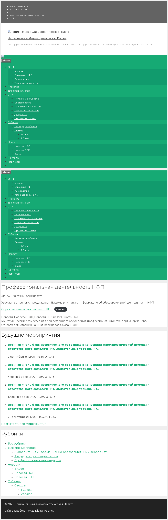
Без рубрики (17, 443)
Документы (20, 114)
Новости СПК (22, 150)
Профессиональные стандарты (37, 460)
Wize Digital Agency (41, 510)
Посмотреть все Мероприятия (23, 423)
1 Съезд (25, 134)
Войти (13, 18)
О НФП (12, 67)
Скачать (60, 309)
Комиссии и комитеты (26, 110)
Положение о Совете (26, 98)
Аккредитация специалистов (36, 456)
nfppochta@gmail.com (21, 9)
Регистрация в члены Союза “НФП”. (28, 15)
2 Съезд (25, 138)
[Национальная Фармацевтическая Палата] (38, 31)
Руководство (21, 79)
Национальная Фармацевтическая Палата (37, 38)
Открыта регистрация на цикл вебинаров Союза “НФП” (39, 325)
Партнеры (14, 161)
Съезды (18, 130)
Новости (13, 142)
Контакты (13, 157)
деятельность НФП (66, 317)
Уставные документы (26, 83)
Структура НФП (23, 75)
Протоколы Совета (25, 118)
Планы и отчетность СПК (28, 106)
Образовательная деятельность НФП (27, 309)
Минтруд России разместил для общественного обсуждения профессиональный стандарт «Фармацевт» (74, 321)
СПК (10, 94)
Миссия (18, 71)
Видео (17, 154)
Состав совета (22, 102)
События (13, 122)
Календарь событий (25, 126)
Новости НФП (22, 146)
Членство (13, 86)
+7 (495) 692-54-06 (19, 6)
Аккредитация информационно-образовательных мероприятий (62, 452)
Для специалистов (19, 90)
